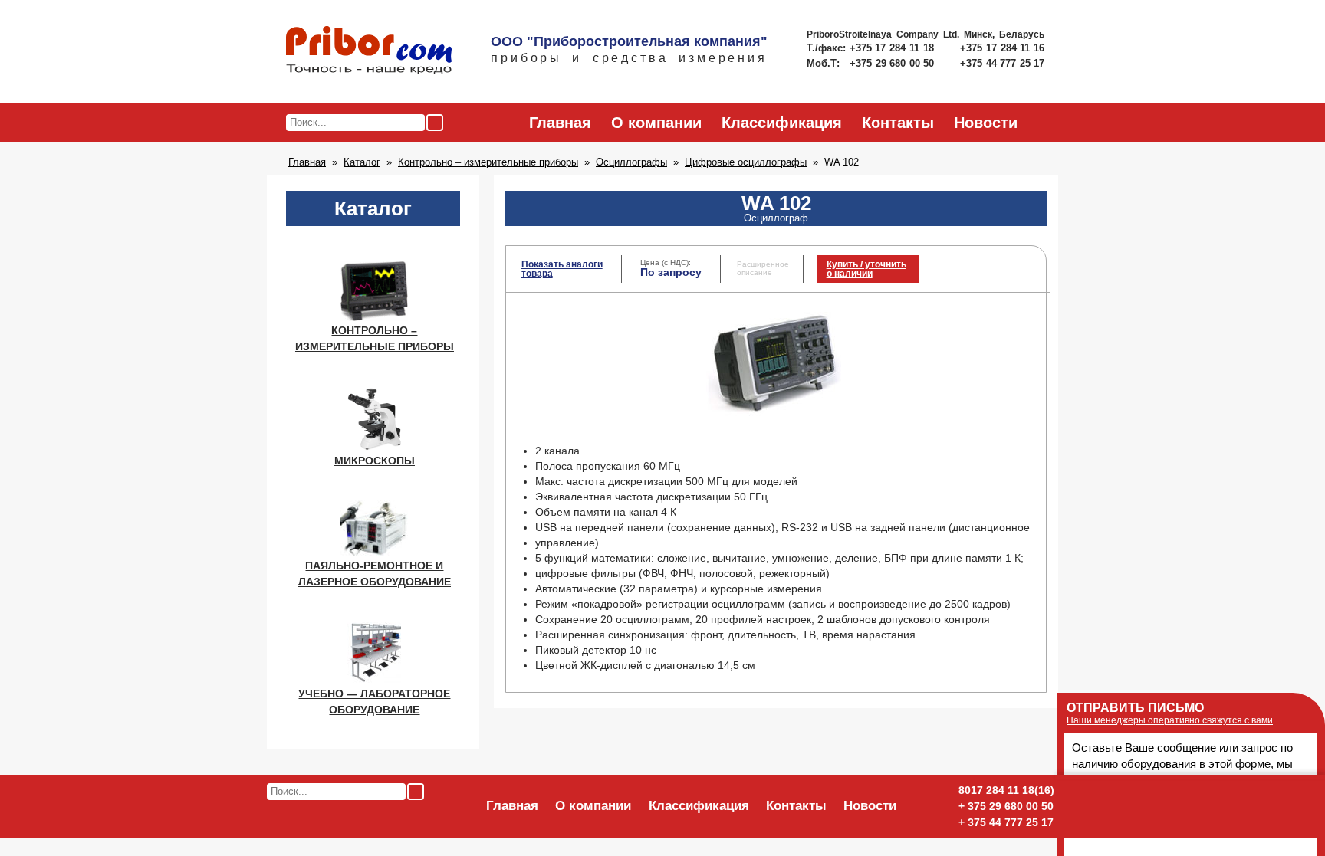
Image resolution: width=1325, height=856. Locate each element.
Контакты (898, 122)
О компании (656, 122)
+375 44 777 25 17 (1002, 63)
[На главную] (369, 51)
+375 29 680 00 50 (893, 63)
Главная (560, 122)
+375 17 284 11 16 (1002, 48)
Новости (986, 122)
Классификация (782, 122)
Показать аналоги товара (562, 269)
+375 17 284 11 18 (894, 48)
